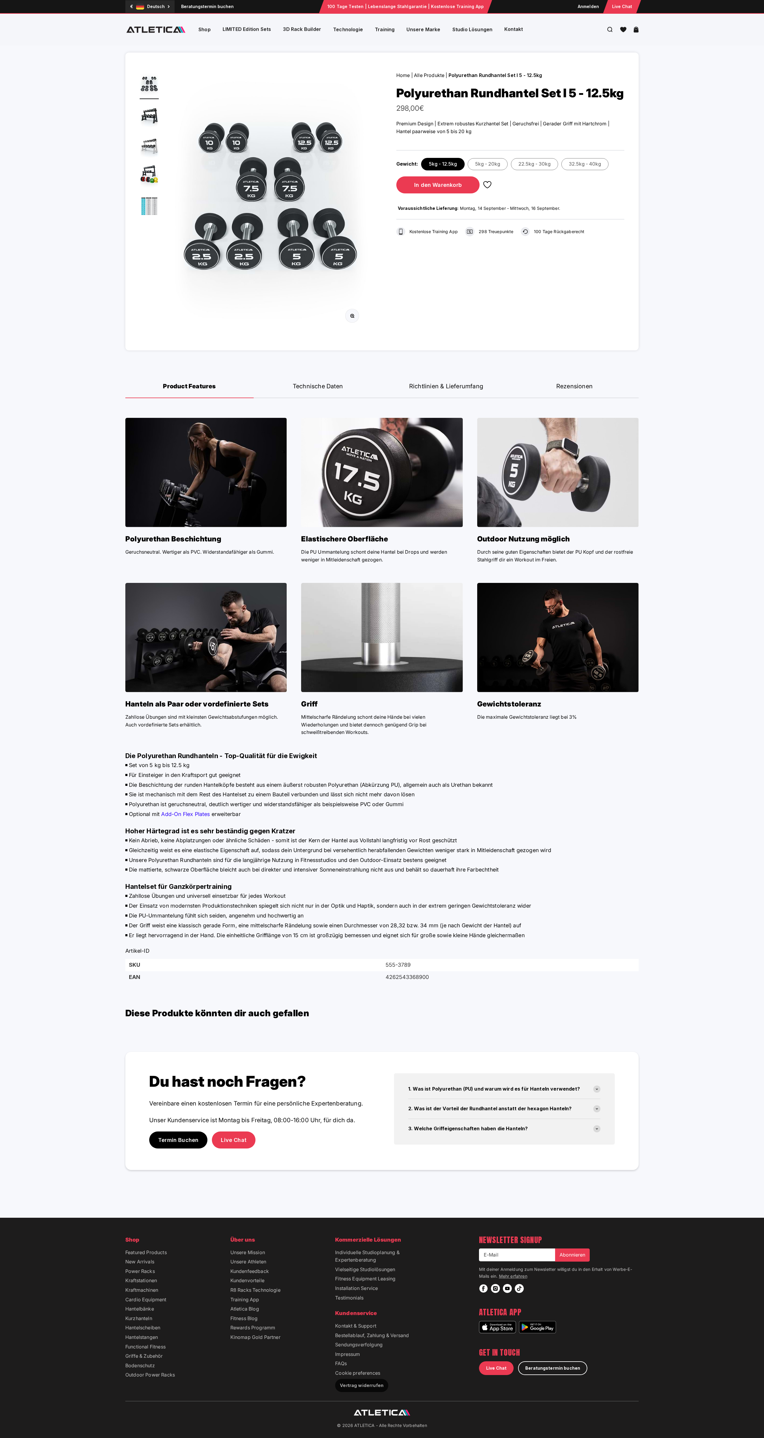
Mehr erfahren (513, 1276)
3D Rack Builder (302, 29)
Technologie (348, 30)
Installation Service (356, 1288)
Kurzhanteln (138, 1318)
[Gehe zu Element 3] (149, 146)
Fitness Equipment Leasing (365, 1279)
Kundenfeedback (249, 1271)
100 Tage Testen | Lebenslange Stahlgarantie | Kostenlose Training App (405, 6)
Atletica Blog (244, 1309)
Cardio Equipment (146, 1299)
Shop (204, 30)
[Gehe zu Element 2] (149, 116)
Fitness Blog (244, 1318)
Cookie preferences (357, 1373)
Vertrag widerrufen (361, 1385)
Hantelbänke (139, 1309)
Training (385, 30)
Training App (244, 1299)
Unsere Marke (423, 30)
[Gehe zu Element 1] (149, 85)
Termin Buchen (178, 1140)
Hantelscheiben (142, 1328)
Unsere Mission (247, 1252)
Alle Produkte (429, 75)
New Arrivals (139, 1262)
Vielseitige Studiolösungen (365, 1269)
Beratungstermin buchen (207, 6)
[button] (623, 29)
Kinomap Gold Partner (255, 1337)
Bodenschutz (140, 1365)
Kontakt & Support (355, 1326)
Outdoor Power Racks (150, 1375)
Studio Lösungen (472, 30)
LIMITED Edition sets (247, 29)
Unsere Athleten (248, 1262)
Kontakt (513, 29)
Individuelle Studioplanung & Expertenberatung (367, 1256)
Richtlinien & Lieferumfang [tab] (446, 386)
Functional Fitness (145, 1347)
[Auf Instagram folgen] (495, 1288)
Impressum (347, 1354)
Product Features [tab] (189, 386)
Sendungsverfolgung (359, 1345)
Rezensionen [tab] (574, 386)
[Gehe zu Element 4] (149, 176)
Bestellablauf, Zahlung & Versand (372, 1335)
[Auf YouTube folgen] (507, 1288)
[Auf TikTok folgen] (519, 1288)
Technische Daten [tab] (318, 386)
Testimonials (349, 1298)
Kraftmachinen (141, 1290)
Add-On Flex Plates (185, 814)
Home (403, 75)
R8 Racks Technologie (255, 1290)
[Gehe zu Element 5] (149, 207)
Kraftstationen (141, 1280)
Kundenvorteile (247, 1280)
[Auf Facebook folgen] (483, 1288)
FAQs (341, 1363)
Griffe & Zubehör (144, 1356)
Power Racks (140, 1271)
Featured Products (146, 1252)
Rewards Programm (252, 1328)
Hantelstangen (141, 1337)
